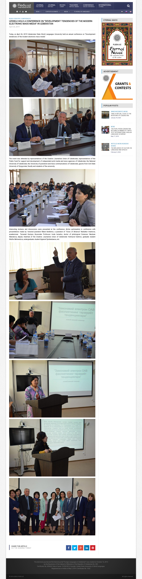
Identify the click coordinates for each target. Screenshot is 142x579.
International (105, 5)
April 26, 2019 (14, 27)
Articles (114, 144)
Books (62, 5)
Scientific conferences (22, 18)
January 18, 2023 (116, 118)
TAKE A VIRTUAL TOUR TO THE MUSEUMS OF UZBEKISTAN (121, 114)
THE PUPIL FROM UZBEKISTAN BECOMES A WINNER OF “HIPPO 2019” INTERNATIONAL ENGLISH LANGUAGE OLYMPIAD (121, 131)
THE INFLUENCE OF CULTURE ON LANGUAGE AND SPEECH (121, 149)
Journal (40, 5)
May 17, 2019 (115, 136)
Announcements (117, 111)
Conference (88, 5)
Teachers (74, 5)
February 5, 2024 (116, 152)
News (11, 18)
